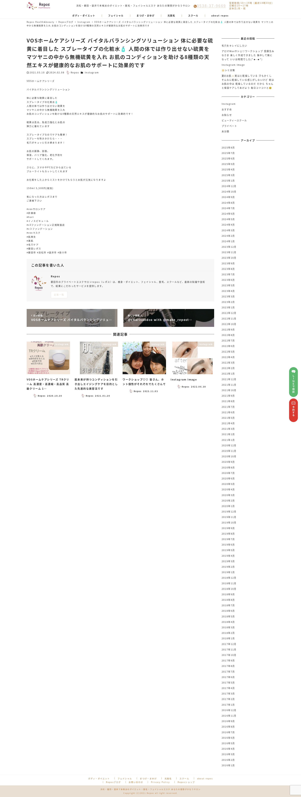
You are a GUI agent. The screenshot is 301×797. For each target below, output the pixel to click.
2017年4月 (228, 688)
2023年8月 (228, 268)
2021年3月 (228, 428)
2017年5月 (228, 682)
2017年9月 (228, 660)
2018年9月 (228, 594)
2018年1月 (228, 638)
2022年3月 (228, 362)
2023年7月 (228, 274)
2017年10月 (229, 655)
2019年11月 (229, 517)
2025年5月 (228, 164)
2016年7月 (228, 732)
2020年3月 (228, 495)
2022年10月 (229, 324)
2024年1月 (228, 241)
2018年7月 (228, 605)
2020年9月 (228, 461)
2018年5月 (228, 616)
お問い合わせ (136, 782)
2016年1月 (228, 765)
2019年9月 (228, 528)
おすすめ (227, 109)
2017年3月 (228, 693)
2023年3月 (228, 296)
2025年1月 (228, 180)
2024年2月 (228, 235)
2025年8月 (228, 147)
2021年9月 (228, 395)
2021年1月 (228, 439)
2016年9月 (228, 721)
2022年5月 (228, 351)
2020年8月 (228, 467)
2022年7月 (228, 340)
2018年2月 (228, 632)
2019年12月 (229, 511)
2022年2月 (228, 368)
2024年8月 (228, 202)
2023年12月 (229, 246)
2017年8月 (228, 666)
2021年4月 (228, 423)
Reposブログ (113, 782)
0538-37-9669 (211, 5)
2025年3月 (228, 175)
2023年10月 (229, 257)
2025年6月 (228, 158)
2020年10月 (229, 456)
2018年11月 (229, 583)
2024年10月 (229, 191)
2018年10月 (229, 588)
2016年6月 (228, 737)
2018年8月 (228, 599)
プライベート (229, 125)
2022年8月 (228, 335)
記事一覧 (59, 294)
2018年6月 (228, 610)
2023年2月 (228, 301)
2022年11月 (229, 318)
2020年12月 (229, 445)
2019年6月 (228, 544)
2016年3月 (228, 754)
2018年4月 (228, 621)
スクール (184, 778)
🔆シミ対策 (228, 70)
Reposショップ (186, 782)
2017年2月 (228, 699)
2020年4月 (228, 489)
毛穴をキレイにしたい (234, 45)
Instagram (92, 72)
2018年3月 (228, 627)
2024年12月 (229, 186)
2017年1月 (228, 704)
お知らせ (227, 114)
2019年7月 (228, 539)
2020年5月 (228, 484)
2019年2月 (228, 566)
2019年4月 (228, 555)
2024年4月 (228, 224)
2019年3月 (228, 561)
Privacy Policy (160, 782)
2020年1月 (228, 506)
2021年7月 (228, 406)
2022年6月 (228, 346)
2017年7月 (228, 671)
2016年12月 (229, 710)
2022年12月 (229, 312)
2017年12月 (229, 644)
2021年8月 (228, 401)
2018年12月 (229, 577)
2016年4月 (228, 748)
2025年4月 (228, 169)
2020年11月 (229, 450)
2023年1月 (228, 307)
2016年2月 (228, 759)
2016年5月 (228, 743)
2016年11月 (229, 715)
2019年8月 (228, 533)
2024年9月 (228, 197)
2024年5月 (228, 219)
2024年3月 (228, 230)
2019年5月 (228, 550)
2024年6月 (228, 213)
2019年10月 (229, 522)
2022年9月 (228, 329)
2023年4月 (228, 291)
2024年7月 (228, 208)
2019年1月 (228, 572)
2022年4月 (228, 357)
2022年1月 (228, 373)
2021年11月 (229, 384)
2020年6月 (228, 478)
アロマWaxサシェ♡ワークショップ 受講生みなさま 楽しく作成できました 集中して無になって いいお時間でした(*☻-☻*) (248, 55)
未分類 (225, 131)
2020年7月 (228, 473)
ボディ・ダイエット (99, 778)
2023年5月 (228, 285)
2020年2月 (228, 500)
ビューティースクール (234, 120)
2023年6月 (228, 279)
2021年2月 (228, 434)
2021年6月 (228, 412)
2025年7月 (228, 153)
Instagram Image (233, 64)
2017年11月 (229, 649)
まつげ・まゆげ (148, 778)
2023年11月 (229, 252)
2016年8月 (228, 726)
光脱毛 (168, 778)
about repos (205, 778)
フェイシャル (125, 778)
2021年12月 (229, 379)
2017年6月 (228, 677)
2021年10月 (229, 390)
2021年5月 (228, 417)
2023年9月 (228, 263)
